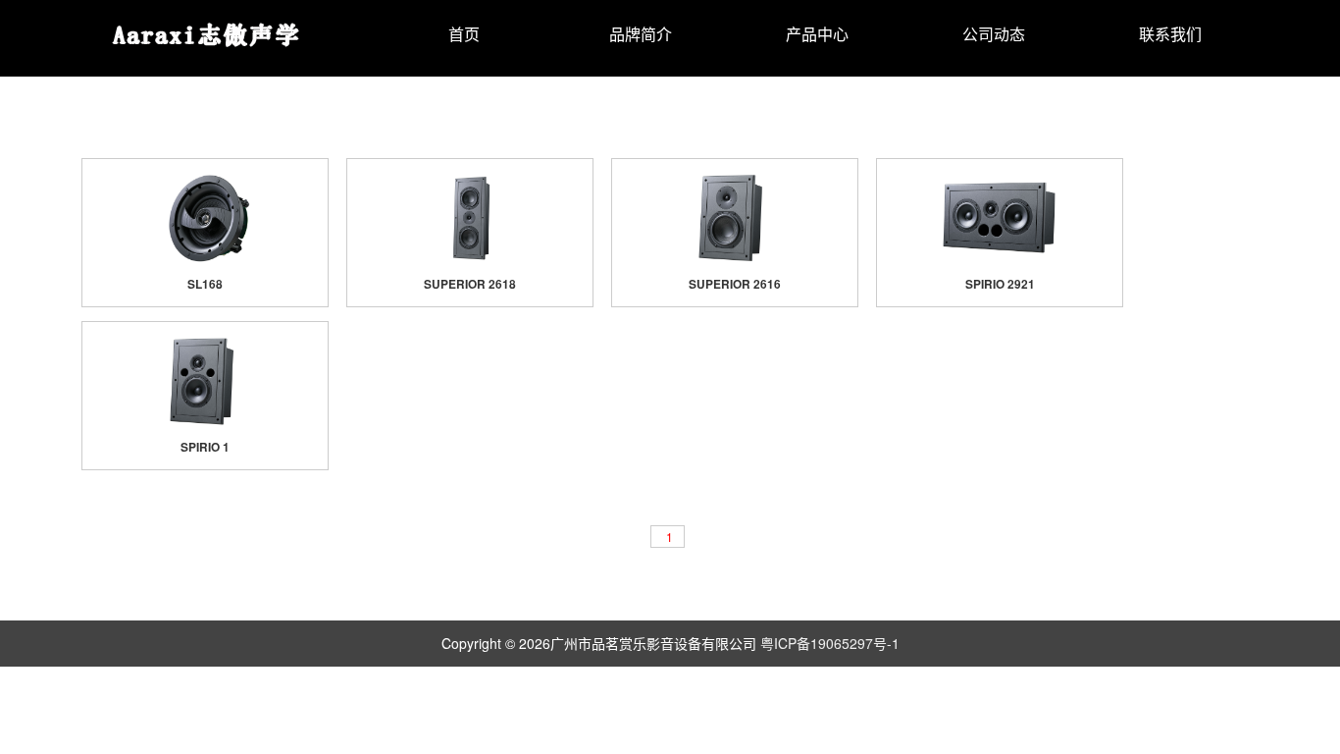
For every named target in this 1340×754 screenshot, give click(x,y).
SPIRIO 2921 (1000, 284)
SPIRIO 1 (205, 447)
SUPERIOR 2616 (735, 284)
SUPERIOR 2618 (470, 284)
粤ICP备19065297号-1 (830, 643)
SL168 (205, 284)
